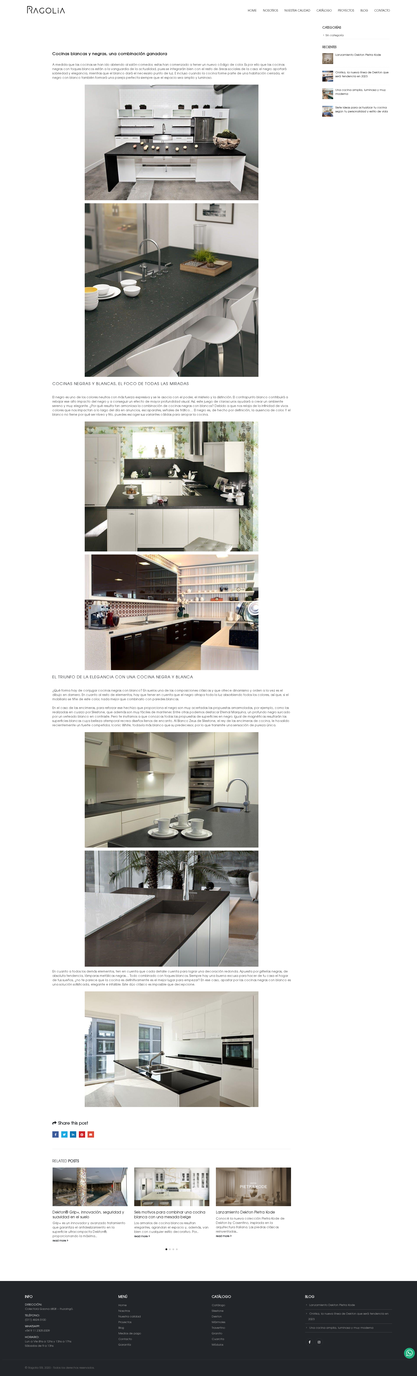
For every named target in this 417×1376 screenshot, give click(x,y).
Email (91, 1134)
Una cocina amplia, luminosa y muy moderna (341, 1323)
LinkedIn (73, 1134)
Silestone (217, 1306)
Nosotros (270, 11)
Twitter (64, 1134)
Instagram (319, 1338)
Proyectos (346, 11)
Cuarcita (218, 1334)
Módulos (217, 1340)
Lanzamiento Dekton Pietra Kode (163, 1212)
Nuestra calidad (297, 11)
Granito (217, 1329)
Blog (364, 11)
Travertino (218, 1323)
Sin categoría (335, 35)
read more (60, 1236)
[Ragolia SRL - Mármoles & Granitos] (45, 11)
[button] (166, 1245)
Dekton (217, 1312)
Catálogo (324, 11)
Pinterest (82, 1134)
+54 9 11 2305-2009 (37, 1326)
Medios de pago (129, 1329)
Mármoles (218, 1318)
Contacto (382, 11)
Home (252, 11)
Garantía (124, 1340)
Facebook (55, 1134)
